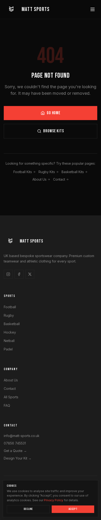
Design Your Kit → (17, 458)
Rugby (9, 315)
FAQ (7, 405)
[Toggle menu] (92, 9)
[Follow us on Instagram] (8, 274)
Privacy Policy (53, 500)
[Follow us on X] (29, 274)
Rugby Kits (47, 172)
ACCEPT (73, 509)
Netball (9, 341)
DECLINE (28, 509)
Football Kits (22, 172)
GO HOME (53, 112)
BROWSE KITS (53, 131)
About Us (39, 179)
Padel (8, 349)
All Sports (11, 397)
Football (10, 307)
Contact (59, 179)
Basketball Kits (73, 172)
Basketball (12, 324)
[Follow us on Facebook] (19, 274)
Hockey (10, 332)
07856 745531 (15, 443)
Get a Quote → (15, 451)
